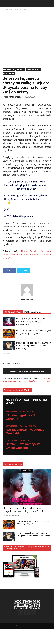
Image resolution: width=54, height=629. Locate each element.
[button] (4, 3)
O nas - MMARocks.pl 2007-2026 (28, 626)
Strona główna (7, 9)
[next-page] (8, 355)
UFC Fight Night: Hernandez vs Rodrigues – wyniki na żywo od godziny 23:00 (30, 321)
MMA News (8, 73)
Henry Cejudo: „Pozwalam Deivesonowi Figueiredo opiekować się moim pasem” (27, 254)
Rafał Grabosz (16, 96)
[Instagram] (27, 612)
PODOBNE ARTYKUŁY (12, 312)
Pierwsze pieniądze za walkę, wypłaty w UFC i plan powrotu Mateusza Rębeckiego (33, 346)
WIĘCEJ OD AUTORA (32, 312)
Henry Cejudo (33, 69)
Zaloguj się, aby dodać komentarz (27, 371)
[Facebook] (20, 612)
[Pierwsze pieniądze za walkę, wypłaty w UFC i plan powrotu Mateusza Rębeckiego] (9, 345)
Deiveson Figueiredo (20, 9)
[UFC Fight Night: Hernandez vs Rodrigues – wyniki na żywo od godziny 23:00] (9, 321)
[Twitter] (33, 612)
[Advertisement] (27, 39)
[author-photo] (27, 296)
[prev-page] (4, 355)
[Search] (50, 3)
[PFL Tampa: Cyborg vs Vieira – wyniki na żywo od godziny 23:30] (9, 333)
